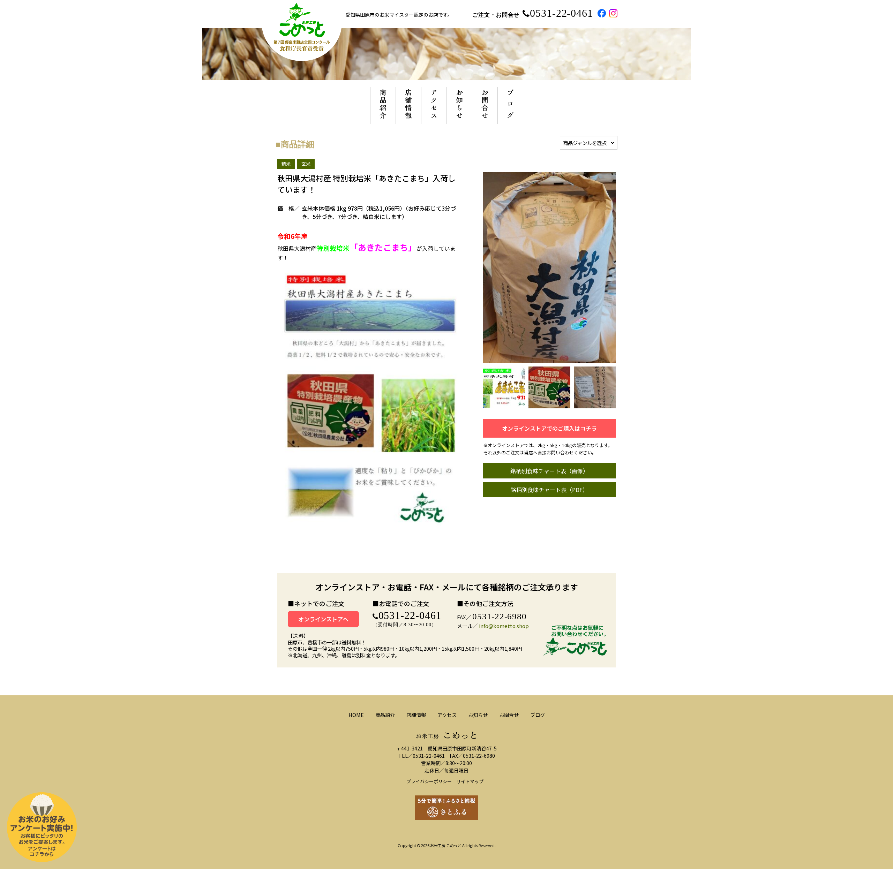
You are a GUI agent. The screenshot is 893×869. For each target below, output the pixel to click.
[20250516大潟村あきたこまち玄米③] (595, 404)
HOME (356, 714)
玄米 (305, 163)
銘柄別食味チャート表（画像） (549, 471)
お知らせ (478, 714)
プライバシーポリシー (429, 781)
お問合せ (509, 714)
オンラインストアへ (323, 619)
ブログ (537, 714)
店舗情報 (416, 714)
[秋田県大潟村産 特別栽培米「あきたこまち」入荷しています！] (549, 359)
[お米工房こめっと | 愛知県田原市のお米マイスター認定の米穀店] (302, 57)
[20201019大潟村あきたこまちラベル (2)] (549, 404)
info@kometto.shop (504, 625)
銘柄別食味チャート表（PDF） (549, 489)
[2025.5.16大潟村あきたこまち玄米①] (504, 404)
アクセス (447, 714)
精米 (286, 163)
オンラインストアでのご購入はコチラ (549, 428)
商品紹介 (385, 714)
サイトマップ (469, 781)
